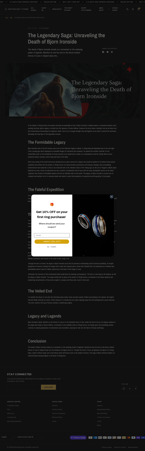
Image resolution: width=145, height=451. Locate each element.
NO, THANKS (51, 247)
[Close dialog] (111, 196)
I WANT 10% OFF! (52, 242)
